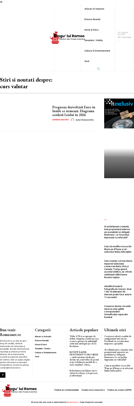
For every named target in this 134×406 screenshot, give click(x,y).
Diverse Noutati (60, 120)
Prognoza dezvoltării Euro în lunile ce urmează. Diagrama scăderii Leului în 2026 (73, 111)
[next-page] (106, 220)
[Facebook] (2, 375)
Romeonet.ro (73, 402)
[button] (98, 68)
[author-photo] (73, 120)
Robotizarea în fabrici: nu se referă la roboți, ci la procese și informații (84, 373)
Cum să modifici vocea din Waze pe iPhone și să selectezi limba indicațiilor (118, 249)
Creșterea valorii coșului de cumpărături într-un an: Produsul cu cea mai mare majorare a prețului (119, 190)
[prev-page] (105, 220)
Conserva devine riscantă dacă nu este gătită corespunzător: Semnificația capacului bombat (117, 311)
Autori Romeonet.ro (85, 120)
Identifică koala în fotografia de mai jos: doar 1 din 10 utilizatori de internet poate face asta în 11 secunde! (118, 291)
